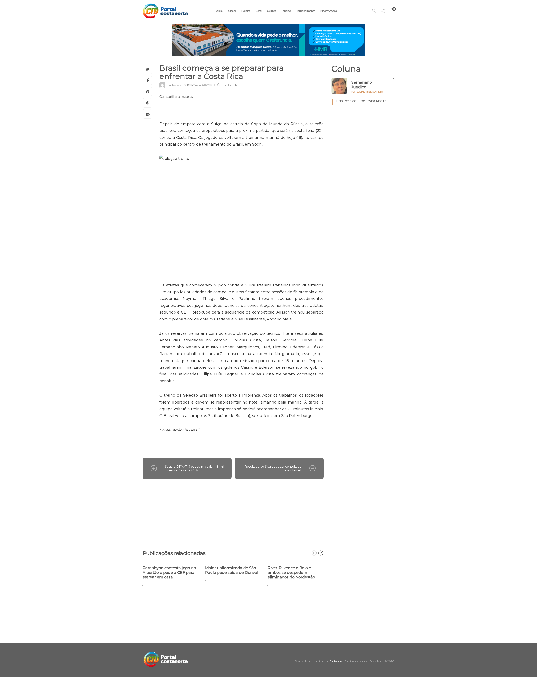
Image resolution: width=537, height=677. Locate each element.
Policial (219, 10)
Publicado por (182, 84)
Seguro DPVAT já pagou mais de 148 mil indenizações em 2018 (194, 469)
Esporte (286, 10)
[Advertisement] (233, 512)
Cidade (232, 10)
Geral (258, 10)
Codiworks (335, 661)
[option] (170, 574)
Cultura (271, 10)
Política (245, 10)
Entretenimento (305, 10)
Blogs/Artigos (328, 10)
